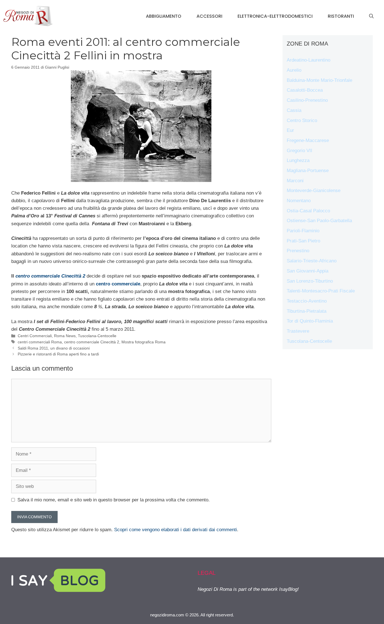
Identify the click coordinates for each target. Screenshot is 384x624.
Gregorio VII (299, 150)
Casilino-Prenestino (307, 100)
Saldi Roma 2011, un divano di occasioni (54, 348)
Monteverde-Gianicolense (313, 190)
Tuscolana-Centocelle (97, 336)
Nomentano (299, 200)
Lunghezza (298, 160)
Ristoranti (341, 16)
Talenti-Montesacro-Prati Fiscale (321, 291)
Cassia (294, 110)
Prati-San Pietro (303, 241)
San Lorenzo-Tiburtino (310, 281)
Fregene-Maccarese (308, 140)
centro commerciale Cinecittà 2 (91, 342)
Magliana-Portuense (308, 170)
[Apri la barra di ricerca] (371, 16)
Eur (290, 130)
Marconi (295, 180)
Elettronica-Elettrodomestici (275, 16)
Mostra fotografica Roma (143, 342)
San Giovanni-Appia (307, 271)
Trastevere (298, 331)
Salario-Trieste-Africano (311, 260)
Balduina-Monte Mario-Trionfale (319, 80)
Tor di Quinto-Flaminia (310, 321)
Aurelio (294, 70)
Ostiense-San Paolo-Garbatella (319, 220)
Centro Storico (302, 120)
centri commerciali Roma (40, 342)
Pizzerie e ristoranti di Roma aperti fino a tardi (58, 354)
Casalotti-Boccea (305, 90)
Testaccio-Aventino (307, 301)
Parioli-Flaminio (303, 230)
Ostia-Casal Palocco (308, 210)
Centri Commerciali (35, 336)
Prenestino (298, 250)
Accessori (209, 16)
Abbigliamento (163, 16)
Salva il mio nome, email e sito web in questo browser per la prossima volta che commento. (113, 500)
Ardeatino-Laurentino (308, 60)
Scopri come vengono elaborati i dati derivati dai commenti (175, 529)
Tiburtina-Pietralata (306, 311)
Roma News (65, 336)
